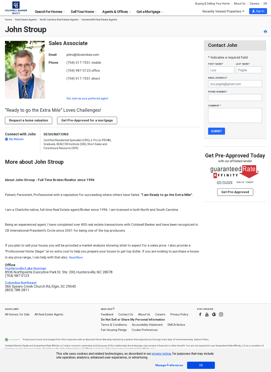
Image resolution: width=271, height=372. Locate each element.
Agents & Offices (115, 12)
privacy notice (161, 354)
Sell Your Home (82, 12)
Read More (76, 257)
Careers (254, 3)
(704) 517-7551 (78, 63)
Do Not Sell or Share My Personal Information (133, 319)
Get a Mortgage (148, 12)
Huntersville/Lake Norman (25, 268)
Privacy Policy (179, 314)
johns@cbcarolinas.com (82, 55)
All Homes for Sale (17, 314)
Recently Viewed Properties (222, 11)
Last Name (243, 63)
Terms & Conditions (114, 325)
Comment (214, 105)
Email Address (217, 77)
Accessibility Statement (147, 325)
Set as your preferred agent (87, 98)
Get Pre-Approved (235, 192)
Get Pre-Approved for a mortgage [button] (87, 120)
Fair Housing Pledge (114, 330)
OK (201, 365)
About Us (239, 3)
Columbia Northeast (21, 283)
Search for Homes (49, 12)
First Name (215, 63)
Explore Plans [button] (201, 339)
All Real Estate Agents (49, 314)
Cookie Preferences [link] (145, 330)
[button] (258, 11)
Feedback (107, 314)
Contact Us (125, 314)
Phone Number (217, 91)
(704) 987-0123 (78, 70)
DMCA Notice (176, 325)
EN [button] (265, 3)
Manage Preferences (169, 365)
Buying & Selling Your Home (212, 3)
